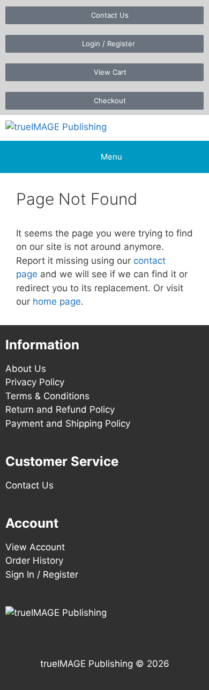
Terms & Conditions (47, 396)
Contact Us (29, 485)
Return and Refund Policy (60, 409)
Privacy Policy (34, 382)
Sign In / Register (41, 574)
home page (57, 301)
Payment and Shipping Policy (67, 423)
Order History (34, 560)
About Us (25, 368)
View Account (35, 547)
